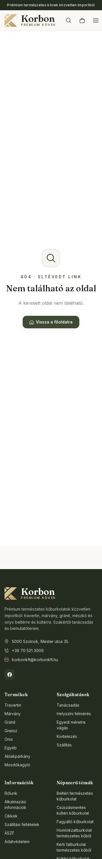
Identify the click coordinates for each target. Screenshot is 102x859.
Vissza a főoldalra (54, 321)
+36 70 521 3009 (28, 650)
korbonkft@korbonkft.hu (35, 659)
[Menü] (95, 20)
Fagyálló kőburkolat (75, 821)
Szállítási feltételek (22, 824)
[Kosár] (82, 20)
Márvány (13, 713)
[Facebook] (10, 674)
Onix (9, 739)
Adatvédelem (17, 841)
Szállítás (64, 744)
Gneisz (11, 730)
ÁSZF (9, 833)
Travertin (13, 705)
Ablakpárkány (17, 756)
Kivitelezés (67, 736)
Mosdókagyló (17, 764)
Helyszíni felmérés (74, 713)
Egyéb (11, 747)
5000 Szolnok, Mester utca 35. (40, 641)
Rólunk (11, 793)
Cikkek (11, 816)
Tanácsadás (68, 705)
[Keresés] (68, 20)
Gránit (10, 722)
